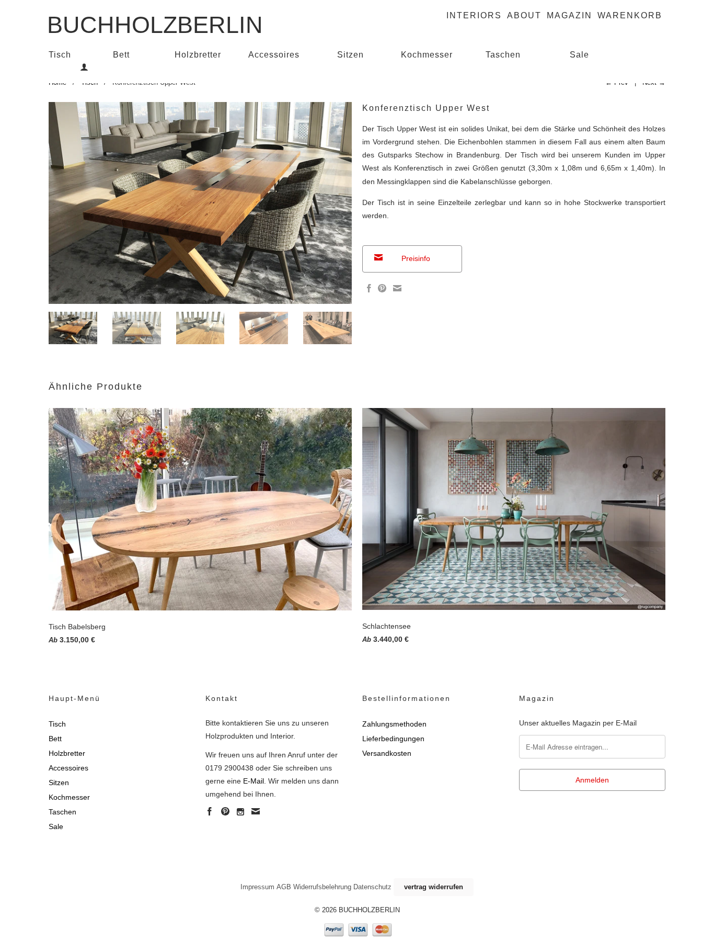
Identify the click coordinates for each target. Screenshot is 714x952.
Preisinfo (415, 258)
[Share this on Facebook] (367, 288)
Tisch (60, 54)
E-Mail (253, 781)
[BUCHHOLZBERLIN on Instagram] (240, 811)
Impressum (257, 887)
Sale (579, 54)
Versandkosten (386, 753)
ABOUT (524, 15)
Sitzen (350, 54)
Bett (121, 54)
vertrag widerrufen (433, 887)
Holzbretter (198, 54)
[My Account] (84, 67)
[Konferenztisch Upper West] (200, 203)
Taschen (503, 54)
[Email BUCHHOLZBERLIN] (255, 811)
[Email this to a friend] (395, 288)
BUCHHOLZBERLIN (155, 21)
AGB (284, 887)
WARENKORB (629, 15)
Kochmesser (427, 54)
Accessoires (274, 54)
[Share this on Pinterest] (380, 288)
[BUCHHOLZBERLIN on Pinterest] (225, 811)
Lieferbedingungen (393, 738)
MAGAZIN (569, 15)
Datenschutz (372, 887)
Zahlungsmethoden (394, 724)
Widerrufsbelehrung (322, 887)
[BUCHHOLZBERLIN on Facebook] (209, 811)
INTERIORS (474, 15)
